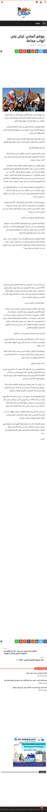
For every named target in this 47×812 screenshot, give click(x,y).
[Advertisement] (23, 72)
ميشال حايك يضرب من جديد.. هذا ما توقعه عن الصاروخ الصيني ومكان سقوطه (20, 651)
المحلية (40, 30)
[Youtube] (41, 2)
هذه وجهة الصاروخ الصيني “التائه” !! (30, 659)
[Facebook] (45, 2)
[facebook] (45, 51)
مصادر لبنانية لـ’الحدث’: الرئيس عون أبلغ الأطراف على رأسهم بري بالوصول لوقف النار (25, 680)
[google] (25, 51)
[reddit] (33, 51)
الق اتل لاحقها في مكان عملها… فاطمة (36, 673)
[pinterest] (21, 51)
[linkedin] (37, 51)
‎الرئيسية (45, 30)
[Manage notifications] (42, 807)
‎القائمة (38, 23)
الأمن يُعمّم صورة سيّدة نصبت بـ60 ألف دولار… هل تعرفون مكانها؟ (30, 687)
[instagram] (37, 2)
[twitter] (41, 51)
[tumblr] (29, 51)
